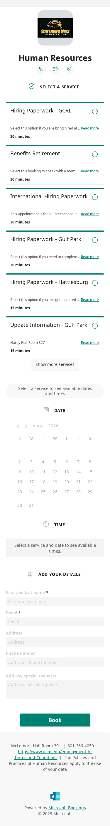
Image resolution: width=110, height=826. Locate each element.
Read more (90, 128)
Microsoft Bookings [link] (67, 807)
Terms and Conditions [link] (35, 757)
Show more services (55, 364)
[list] (55, 230)
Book (55, 720)
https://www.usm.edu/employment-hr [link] (55, 751)
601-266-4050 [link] (80, 745)
